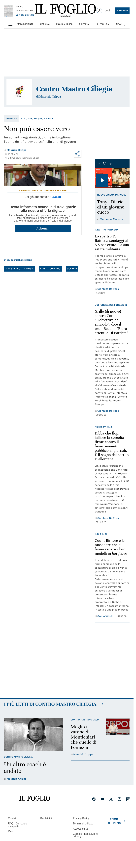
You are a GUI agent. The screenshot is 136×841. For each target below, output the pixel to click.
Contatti (12, 818)
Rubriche (11, 118)
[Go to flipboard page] (128, 799)
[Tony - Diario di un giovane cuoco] (112, 178)
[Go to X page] (111, 799)
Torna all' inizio (114, 821)
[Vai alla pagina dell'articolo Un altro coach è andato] (33, 734)
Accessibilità (80, 828)
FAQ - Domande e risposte (17, 825)
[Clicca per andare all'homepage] (34, 799)
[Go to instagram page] (119, 799)
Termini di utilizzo (83, 823)
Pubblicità (46, 818)
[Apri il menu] (10, 24)
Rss (10, 831)
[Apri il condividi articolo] (77, 154)
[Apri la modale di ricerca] (123, 24)
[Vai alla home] (65, 10)
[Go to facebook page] (94, 799)
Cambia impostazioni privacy (85, 835)
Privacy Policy (81, 818)
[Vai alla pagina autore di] (19, 92)
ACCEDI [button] (55, 197)
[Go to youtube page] (102, 799)
